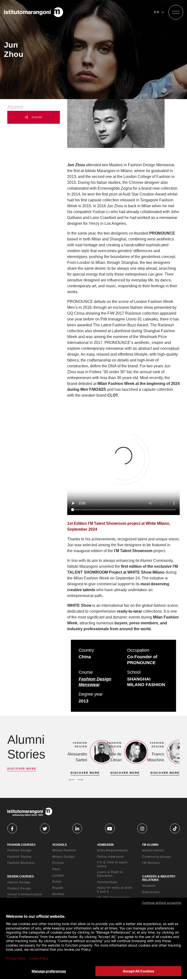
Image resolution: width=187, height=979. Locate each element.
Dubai (57, 881)
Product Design (19, 888)
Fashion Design (19, 850)
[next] (80, 780)
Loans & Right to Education (110, 874)
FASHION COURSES (21, 844)
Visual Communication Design (24, 896)
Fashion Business (21, 863)
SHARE (36, 117)
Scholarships (107, 882)
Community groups (156, 856)
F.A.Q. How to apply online (112, 864)
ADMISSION (105, 844)
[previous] (72, 780)
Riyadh (57, 888)
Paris (56, 869)
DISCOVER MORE (21, 768)
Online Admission (110, 856)
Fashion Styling (19, 856)
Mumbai (58, 894)
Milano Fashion (64, 850)
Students (149, 885)
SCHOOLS (59, 844)
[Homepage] (33, 12)
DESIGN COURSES (20, 876)
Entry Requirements (112, 850)
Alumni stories (153, 850)
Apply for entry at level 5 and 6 (114, 889)
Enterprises (151, 892)
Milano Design (63, 856)
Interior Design (18, 882)
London (58, 875)
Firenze (58, 863)
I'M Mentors (151, 863)
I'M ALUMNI (150, 844)
